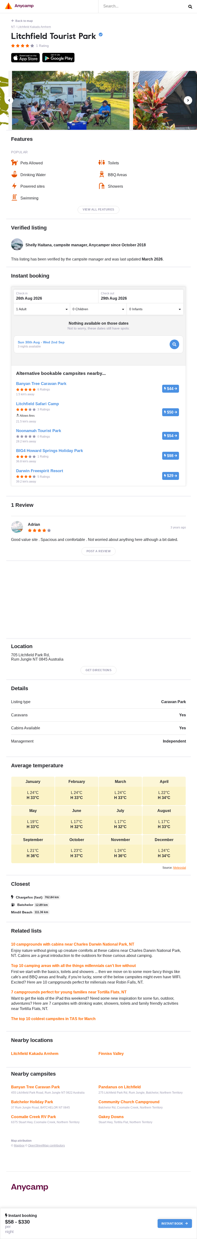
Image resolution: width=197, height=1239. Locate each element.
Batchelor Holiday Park (32, 1102)
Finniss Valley (111, 1054)
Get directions (98, 670)
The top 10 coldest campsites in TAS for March (53, 1019)
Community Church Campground (129, 1102)
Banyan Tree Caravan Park (35, 1087)
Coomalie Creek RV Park (33, 1117)
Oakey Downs (111, 1117)
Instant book (172, 1223)
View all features (98, 209)
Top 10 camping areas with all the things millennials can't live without (73, 966)
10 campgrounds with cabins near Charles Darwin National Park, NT (72, 944)
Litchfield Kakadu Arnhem (34, 27)
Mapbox (19, 1145)
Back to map (24, 21)
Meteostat (179, 867)
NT (13, 27)
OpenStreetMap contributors (46, 1145)
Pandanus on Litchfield (119, 1087)
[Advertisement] (98, 599)
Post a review (98, 551)
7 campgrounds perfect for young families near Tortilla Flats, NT (69, 992)
